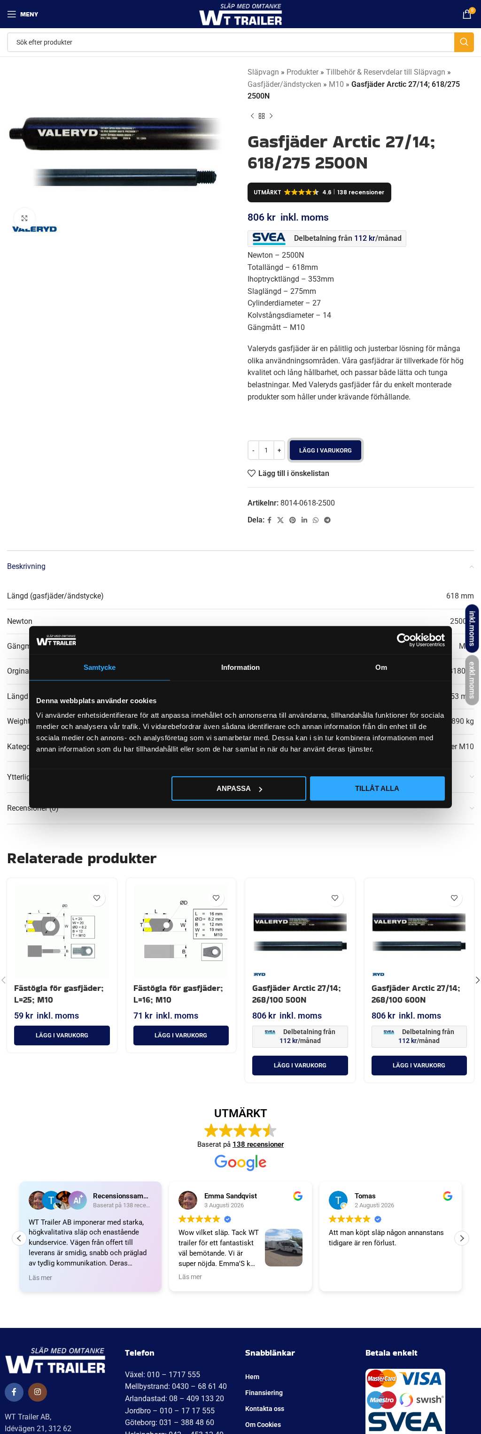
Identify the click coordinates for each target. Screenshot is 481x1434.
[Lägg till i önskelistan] (97, 898)
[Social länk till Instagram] (37, 1392)
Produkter (302, 72)
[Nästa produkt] (271, 116)
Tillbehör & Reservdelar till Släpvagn (385, 72)
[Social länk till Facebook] (269, 520)
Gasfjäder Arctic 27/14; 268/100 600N (416, 993)
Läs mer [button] (40, 1277)
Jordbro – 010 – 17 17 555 (170, 1410)
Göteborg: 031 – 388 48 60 (169, 1422)
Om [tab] (381, 667)
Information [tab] (240, 667)
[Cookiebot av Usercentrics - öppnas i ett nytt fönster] (404, 640)
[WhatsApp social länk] (315, 520)
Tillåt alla (377, 788)
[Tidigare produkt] (252, 116)
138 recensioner (258, 1144)
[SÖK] (464, 42)
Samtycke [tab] (100, 667)
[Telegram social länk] (327, 520)
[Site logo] (241, 13)
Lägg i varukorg (325, 450)
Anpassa (234, 788)
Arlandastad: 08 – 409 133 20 (174, 1398)
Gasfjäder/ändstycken (284, 84)
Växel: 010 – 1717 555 (162, 1374)
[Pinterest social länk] (293, 520)
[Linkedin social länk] (304, 520)
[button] (62, 1035)
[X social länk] (280, 520)
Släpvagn (263, 72)
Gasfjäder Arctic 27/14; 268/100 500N (296, 993)
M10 (336, 84)
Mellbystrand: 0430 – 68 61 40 (176, 1386)
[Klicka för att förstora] (24, 218)
